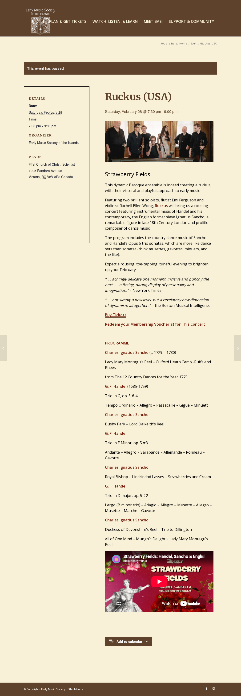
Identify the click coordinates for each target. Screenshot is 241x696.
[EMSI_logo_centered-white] (40, 21)
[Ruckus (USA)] (3, 348)
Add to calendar (129, 641)
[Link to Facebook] (206, 688)
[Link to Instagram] (213, 688)
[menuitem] (67, 21)
